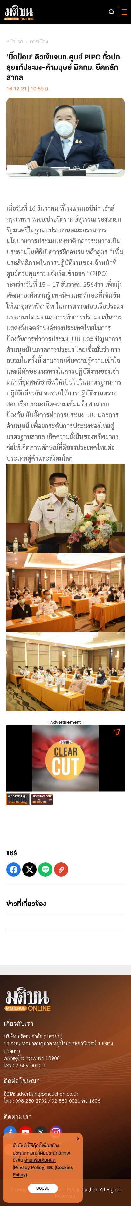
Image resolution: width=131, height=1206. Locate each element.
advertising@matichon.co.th (47, 1093)
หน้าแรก (14, 41)
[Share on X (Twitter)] (29, 869)
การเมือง (39, 41)
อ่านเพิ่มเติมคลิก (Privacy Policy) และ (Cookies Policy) (43, 1167)
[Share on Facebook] (13, 869)
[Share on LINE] (45, 869)
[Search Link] (111, 12)
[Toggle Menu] (123, 12)
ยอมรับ (43, 1188)
